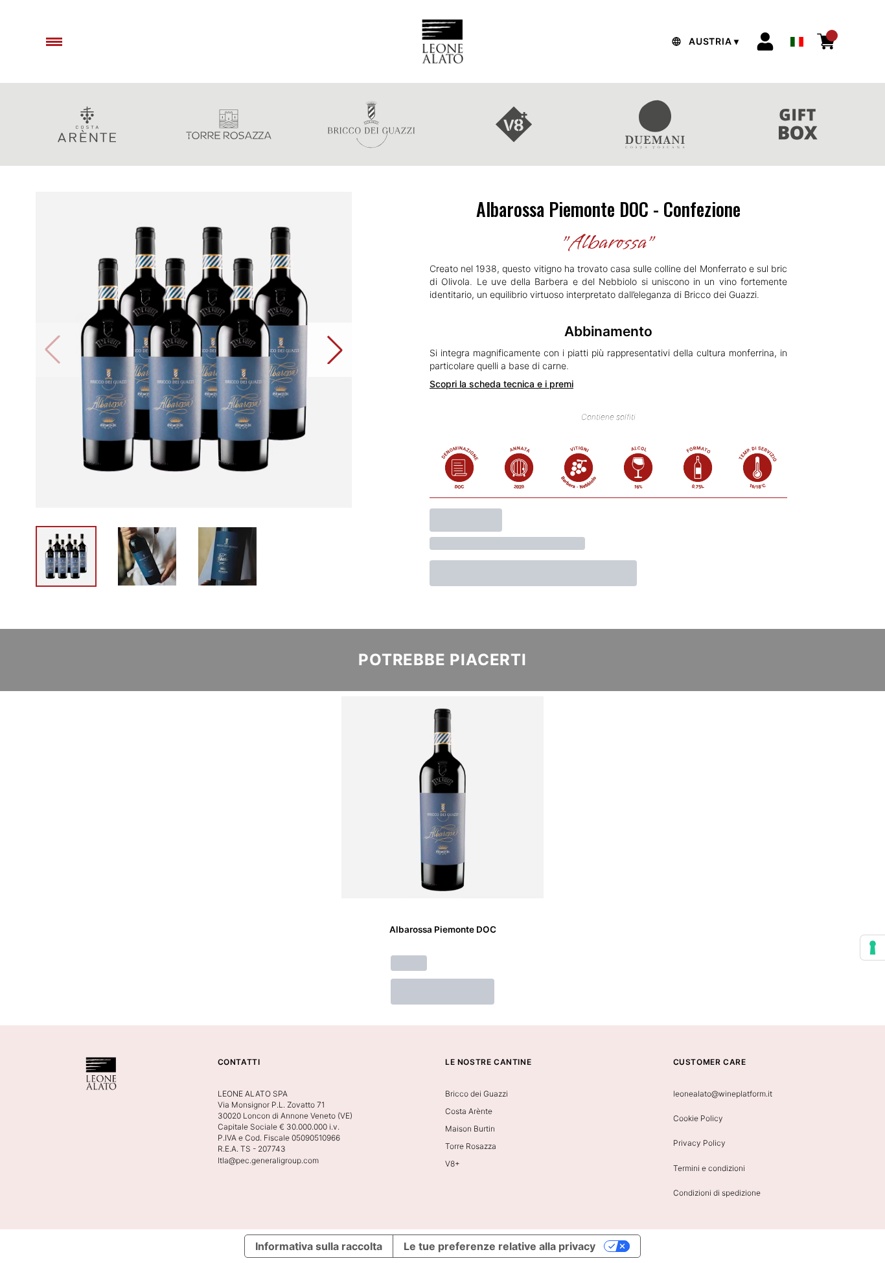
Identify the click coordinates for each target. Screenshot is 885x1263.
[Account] (765, 41)
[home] (442, 41)
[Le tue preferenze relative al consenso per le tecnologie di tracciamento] (872, 947)
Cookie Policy (698, 1118)
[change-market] (704, 41)
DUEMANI (656, 124)
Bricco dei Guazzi (476, 1093)
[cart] (826, 41)
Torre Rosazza (470, 1146)
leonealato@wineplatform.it (722, 1093)
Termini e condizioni (709, 1168)
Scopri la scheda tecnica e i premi (501, 383)
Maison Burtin (470, 1128)
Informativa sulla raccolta (318, 1246)
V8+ (514, 124)
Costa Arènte (468, 1111)
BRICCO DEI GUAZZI (371, 124)
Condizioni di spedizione (717, 1193)
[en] (797, 38)
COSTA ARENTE (87, 124)
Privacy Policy (699, 1143)
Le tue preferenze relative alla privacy (499, 1246)
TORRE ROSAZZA (229, 124)
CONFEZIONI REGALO (798, 124)
